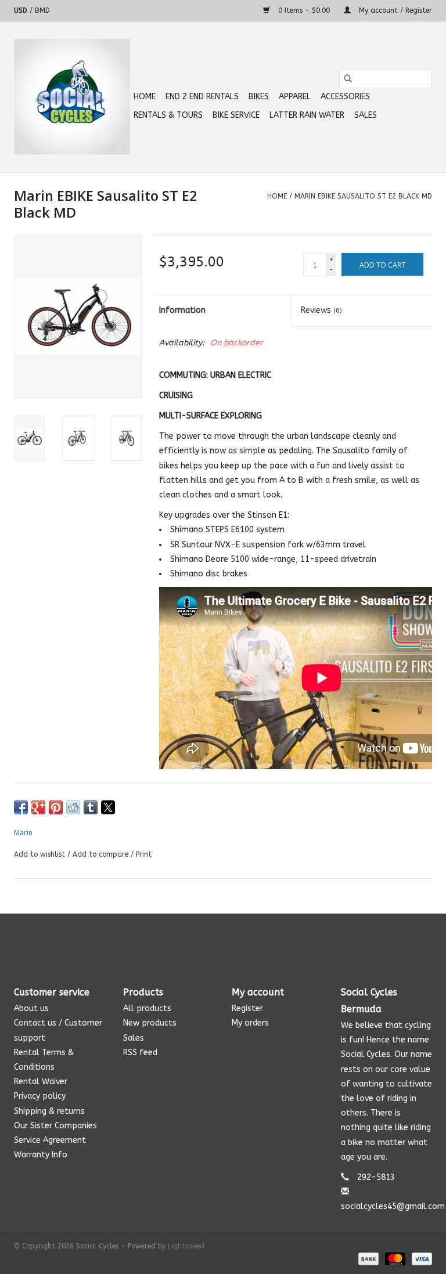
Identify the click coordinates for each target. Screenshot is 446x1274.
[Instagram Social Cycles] (244, 940)
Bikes (259, 97)
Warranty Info (40, 1155)
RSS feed (140, 1053)
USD (22, 10)
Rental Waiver (40, 1082)
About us (31, 1008)
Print (144, 854)
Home (145, 97)
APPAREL (295, 97)
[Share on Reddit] (73, 807)
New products (150, 1023)
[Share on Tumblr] (91, 807)
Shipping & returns (49, 1111)
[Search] (348, 79)
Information (182, 310)
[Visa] (420, 1258)
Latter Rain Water (306, 115)
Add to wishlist (40, 854)
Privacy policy (40, 1096)
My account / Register (394, 10)
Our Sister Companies (55, 1126)
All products (147, 1008)
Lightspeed (186, 1246)
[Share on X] (108, 807)
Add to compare (102, 854)
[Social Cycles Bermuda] (72, 97)
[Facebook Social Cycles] (202, 940)
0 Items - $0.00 (304, 10)
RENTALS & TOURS (168, 115)
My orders (250, 1023)
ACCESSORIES (345, 97)
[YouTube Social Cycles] (223, 940)
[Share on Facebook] (21, 807)
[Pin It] (56, 807)
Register (247, 1008)
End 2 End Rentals (202, 97)
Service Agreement (50, 1140)
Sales (365, 115)
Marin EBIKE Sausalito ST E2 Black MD (363, 196)
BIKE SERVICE (236, 115)
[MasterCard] (394, 1258)
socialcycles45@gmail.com (393, 1206)
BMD (42, 10)
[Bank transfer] (367, 1258)
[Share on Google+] (38, 807)
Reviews (321, 310)
